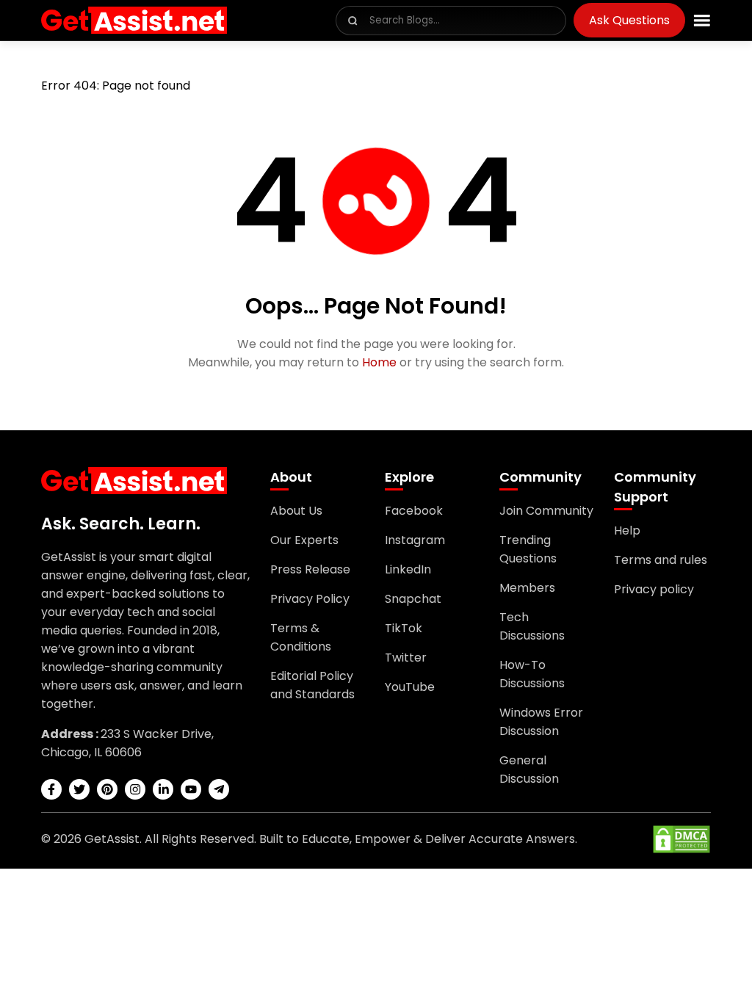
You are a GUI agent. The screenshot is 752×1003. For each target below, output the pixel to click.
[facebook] (51, 789)
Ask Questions (629, 20)
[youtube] (191, 789)
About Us (296, 510)
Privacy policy (654, 589)
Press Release (310, 569)
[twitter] (79, 789)
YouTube (410, 686)
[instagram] (135, 789)
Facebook (414, 510)
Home (379, 362)
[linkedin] (163, 789)
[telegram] (219, 789)
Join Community (546, 510)
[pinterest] (107, 789)
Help (627, 530)
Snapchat (413, 598)
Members (527, 587)
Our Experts (304, 540)
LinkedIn (408, 569)
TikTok (403, 628)
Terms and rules (660, 559)
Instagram (415, 540)
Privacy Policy (310, 598)
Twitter (406, 657)
